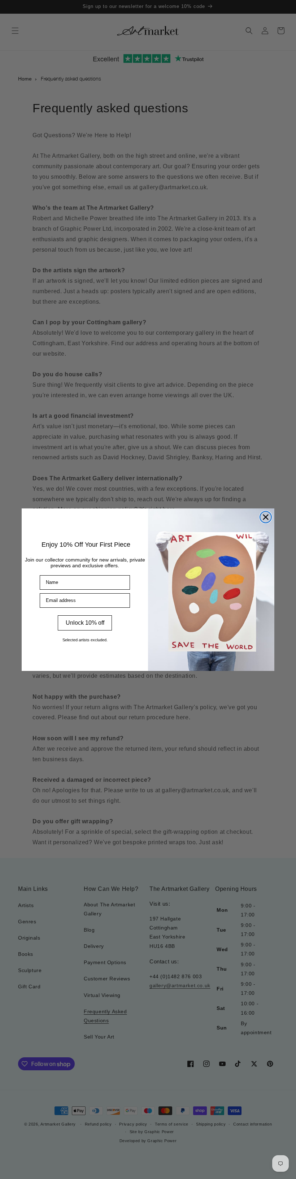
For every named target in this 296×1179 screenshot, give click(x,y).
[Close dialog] (265, 517)
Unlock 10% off (85, 623)
